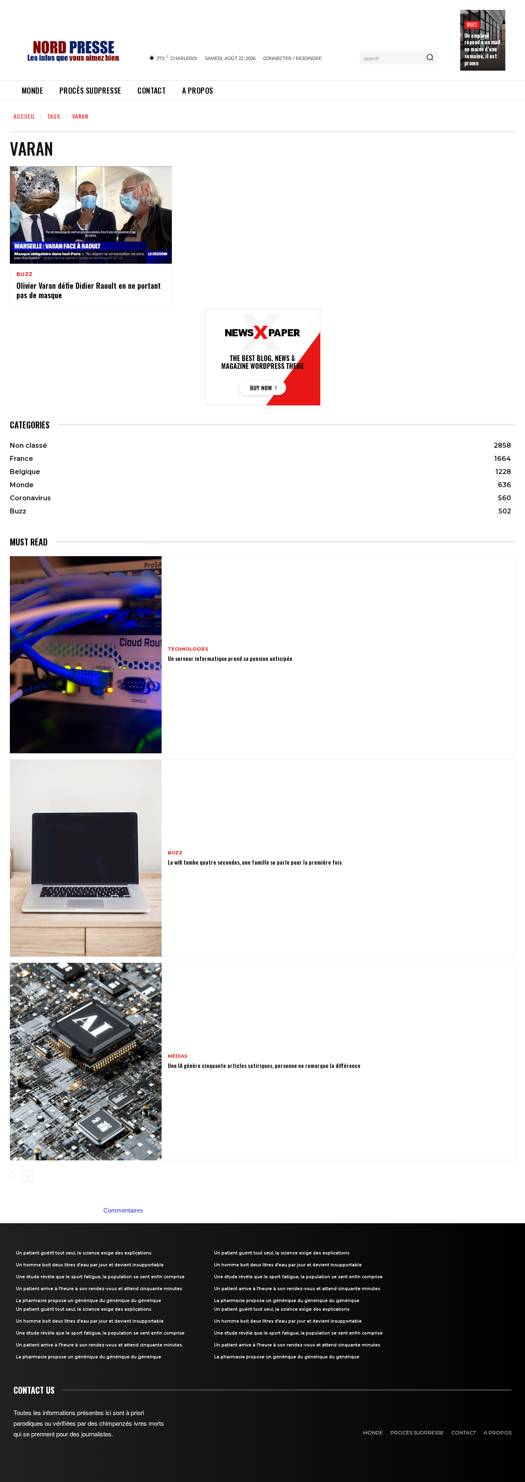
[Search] (430, 57)
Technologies (188, 649)
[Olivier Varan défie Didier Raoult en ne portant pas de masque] (91, 215)
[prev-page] (15, 1176)
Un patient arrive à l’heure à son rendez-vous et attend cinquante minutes (99, 1288)
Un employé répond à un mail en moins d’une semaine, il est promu (482, 49)
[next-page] (28, 1176)
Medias (177, 1056)
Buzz (472, 24)
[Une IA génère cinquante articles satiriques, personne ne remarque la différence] (86, 1061)
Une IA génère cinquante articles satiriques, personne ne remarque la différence (264, 1065)
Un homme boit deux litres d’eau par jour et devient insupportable (90, 1265)
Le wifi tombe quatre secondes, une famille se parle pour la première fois (255, 862)
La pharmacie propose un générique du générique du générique (88, 1300)
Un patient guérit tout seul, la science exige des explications (83, 1253)
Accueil (24, 116)
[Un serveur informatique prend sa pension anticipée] (86, 654)
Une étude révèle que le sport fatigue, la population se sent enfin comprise (100, 1276)
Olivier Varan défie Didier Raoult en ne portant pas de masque (88, 290)
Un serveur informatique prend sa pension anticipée (230, 658)
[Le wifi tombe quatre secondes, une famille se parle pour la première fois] (86, 858)
